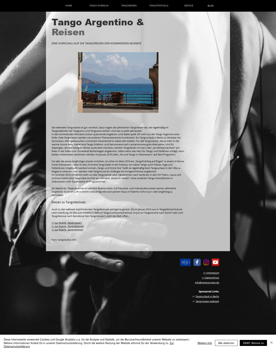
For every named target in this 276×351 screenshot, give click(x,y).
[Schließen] (271, 343)
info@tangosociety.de (207, 282)
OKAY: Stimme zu (253, 343)
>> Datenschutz (210, 277)
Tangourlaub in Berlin (207, 296)
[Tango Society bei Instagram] (206, 262)
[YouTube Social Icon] (215, 262)
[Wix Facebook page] (197, 262)
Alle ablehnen (226, 343)
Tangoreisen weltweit (207, 301)
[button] (99, 6)
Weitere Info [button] (205, 343)
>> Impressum (211, 272)
